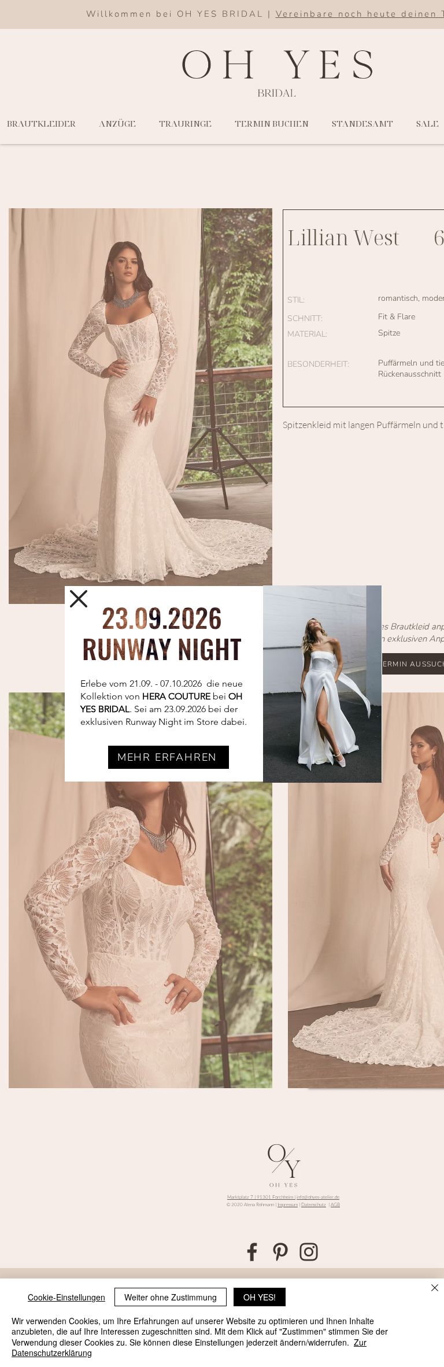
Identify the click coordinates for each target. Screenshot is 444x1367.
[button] (78, 598)
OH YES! (259, 1297)
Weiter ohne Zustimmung (170, 1297)
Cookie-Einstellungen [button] (66, 1297)
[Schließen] (435, 1288)
